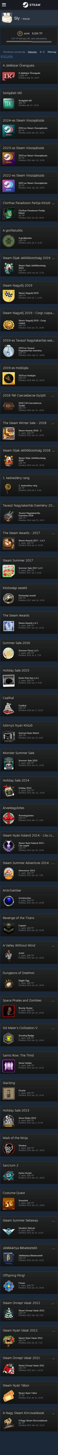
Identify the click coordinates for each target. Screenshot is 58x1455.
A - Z (42, 52)
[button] (29, 72)
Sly (17, 18)
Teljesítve (32, 52)
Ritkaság (52, 52)
